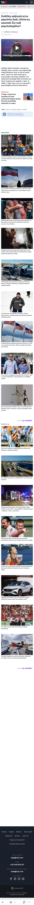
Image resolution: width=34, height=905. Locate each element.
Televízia (4, 831)
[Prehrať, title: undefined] (17, 48)
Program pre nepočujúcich (17, 840)
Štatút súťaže (28, 831)
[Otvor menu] (31, 2)
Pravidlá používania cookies (17, 844)
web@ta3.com (17, 871)
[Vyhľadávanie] (26, 2)
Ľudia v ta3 (25, 836)
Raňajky (25, 109)
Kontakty (17, 836)
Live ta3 (5, 6)
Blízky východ (22, 6)
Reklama (18, 831)
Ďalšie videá (5, 58)
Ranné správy (13, 13)
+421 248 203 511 (17, 865)
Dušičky (8, 109)
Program (11, 831)
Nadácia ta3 (9, 836)
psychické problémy (16, 109)
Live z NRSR (12, 6)
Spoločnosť (4, 13)
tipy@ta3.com (17, 858)
